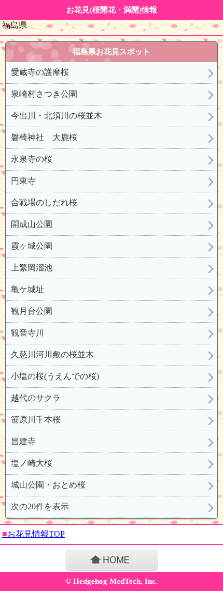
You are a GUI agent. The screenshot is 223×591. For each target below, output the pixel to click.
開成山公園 (31, 224)
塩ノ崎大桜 (31, 463)
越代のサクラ (36, 397)
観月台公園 (31, 311)
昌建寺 (23, 441)
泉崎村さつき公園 (44, 93)
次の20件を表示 (40, 506)
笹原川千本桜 (36, 419)
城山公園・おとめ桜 (48, 484)
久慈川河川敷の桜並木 (52, 354)
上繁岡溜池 (31, 267)
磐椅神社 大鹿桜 (44, 137)
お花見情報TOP (33, 533)
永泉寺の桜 (31, 159)
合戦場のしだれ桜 (44, 202)
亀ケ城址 (27, 289)
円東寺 (23, 180)
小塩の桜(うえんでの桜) (55, 376)
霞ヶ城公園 (31, 245)
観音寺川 (27, 332)
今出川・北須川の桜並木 (56, 115)
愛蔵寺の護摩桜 (40, 72)
